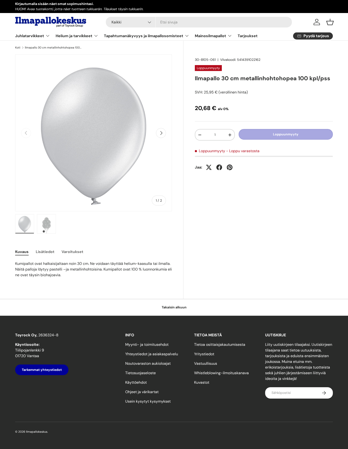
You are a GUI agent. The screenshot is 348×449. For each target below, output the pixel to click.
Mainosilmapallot (210, 35)
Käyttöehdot (136, 382)
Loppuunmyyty (286, 134)
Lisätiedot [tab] (45, 251)
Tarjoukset (248, 35)
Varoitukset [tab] (72, 251)
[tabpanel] (93, 269)
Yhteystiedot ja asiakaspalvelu (151, 353)
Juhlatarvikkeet (29, 35)
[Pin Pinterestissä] (229, 167)
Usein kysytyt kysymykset (148, 401)
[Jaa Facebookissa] (219, 167)
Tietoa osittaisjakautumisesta (219, 344)
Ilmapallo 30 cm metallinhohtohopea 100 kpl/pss (53, 47)
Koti (17, 47)
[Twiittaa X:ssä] (209, 167)
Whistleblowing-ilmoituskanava (221, 372)
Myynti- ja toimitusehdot (147, 344)
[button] (330, 22)
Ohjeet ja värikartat (142, 391)
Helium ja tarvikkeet (74, 35)
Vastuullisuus (205, 363)
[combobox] (199, 22)
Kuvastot (201, 382)
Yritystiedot (204, 353)
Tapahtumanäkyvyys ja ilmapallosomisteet (143, 35)
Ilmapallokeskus (36, 432)
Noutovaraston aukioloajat (148, 363)
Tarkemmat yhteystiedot (42, 370)
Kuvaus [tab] (22, 251)
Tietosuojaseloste (140, 372)
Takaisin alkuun (174, 307)
